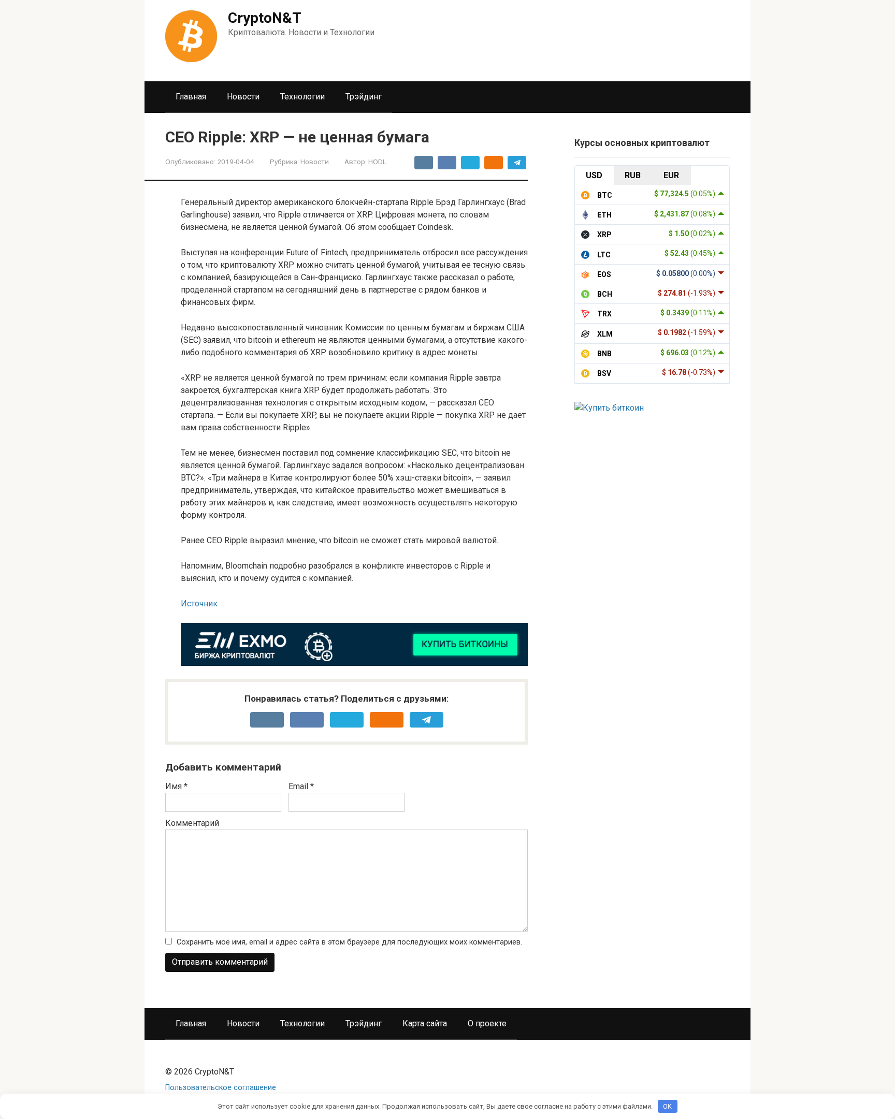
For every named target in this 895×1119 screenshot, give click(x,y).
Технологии (302, 96)
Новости (243, 96)
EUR (671, 175)
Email (301, 786)
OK (667, 1106)
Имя (176, 786)
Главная (191, 96)
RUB (633, 175)
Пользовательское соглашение (220, 1087)
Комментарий (192, 823)
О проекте (487, 1023)
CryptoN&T (264, 17)
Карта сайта (424, 1023)
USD (594, 175)
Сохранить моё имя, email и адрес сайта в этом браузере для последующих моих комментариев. (349, 942)
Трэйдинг (363, 96)
